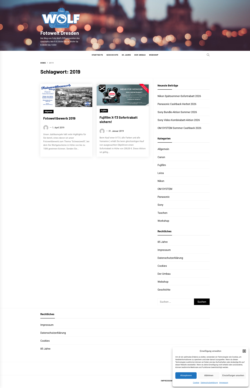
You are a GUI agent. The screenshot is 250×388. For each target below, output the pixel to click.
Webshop (153, 55)
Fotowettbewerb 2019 (59, 118)
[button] (244, 351)
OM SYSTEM (165, 188)
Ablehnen (208, 375)
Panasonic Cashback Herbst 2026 (177, 104)
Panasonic (164, 196)
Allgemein (48, 112)
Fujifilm (104, 111)
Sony (160, 204)
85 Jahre (126, 55)
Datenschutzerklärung (209, 383)
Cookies (196, 383)
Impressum (223, 383)
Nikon (161, 180)
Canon (161, 157)
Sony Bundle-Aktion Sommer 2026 (177, 112)
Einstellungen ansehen (233, 375)
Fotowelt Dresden (59, 33)
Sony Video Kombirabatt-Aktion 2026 (179, 120)
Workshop (163, 220)
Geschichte (112, 55)
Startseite (97, 55)
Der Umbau (140, 55)
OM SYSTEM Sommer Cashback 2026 (179, 127)
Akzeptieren (186, 375)
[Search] (208, 55)
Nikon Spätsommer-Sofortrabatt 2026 (179, 96)
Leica (161, 173)
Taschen (162, 212)
